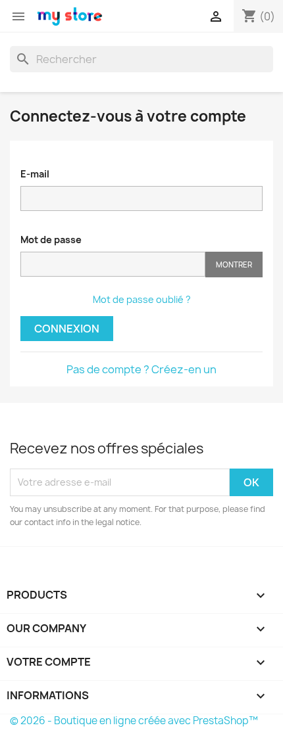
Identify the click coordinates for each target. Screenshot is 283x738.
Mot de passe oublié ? (142, 299)
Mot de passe (51, 239)
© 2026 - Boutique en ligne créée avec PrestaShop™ (134, 720)
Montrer (234, 264)
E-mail (34, 174)
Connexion (66, 328)
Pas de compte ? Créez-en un (141, 369)
